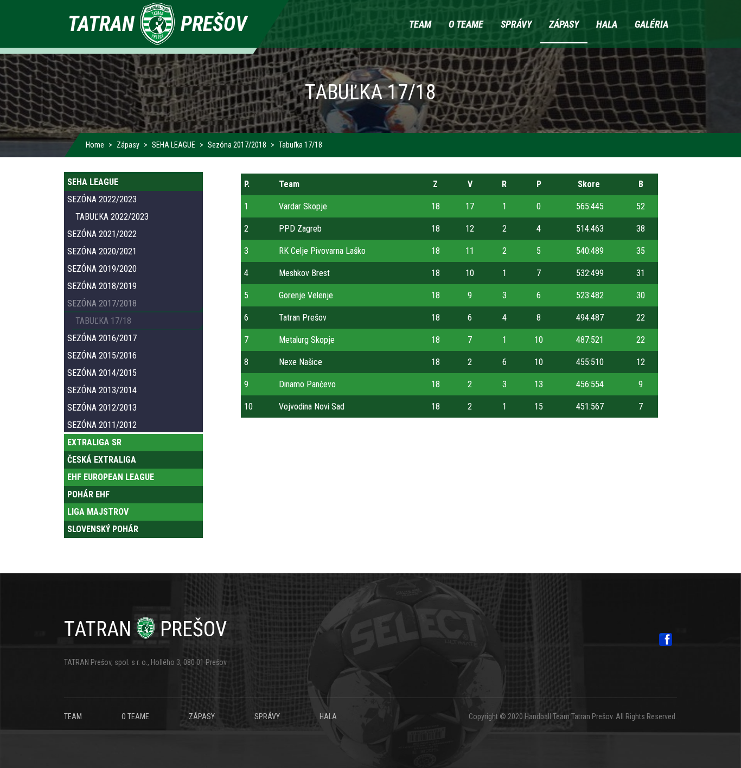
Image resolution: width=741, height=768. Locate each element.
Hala (606, 24)
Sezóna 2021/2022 (102, 234)
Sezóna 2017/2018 (237, 144)
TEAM (73, 716)
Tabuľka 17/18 (103, 321)
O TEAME (135, 716)
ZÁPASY (202, 716)
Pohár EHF (88, 494)
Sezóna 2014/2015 (102, 373)
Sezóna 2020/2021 (102, 251)
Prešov (145, 629)
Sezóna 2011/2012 (102, 425)
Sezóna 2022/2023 (102, 199)
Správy (516, 24)
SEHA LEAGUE (173, 144)
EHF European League (110, 477)
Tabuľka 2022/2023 (112, 217)
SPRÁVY (267, 716)
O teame (466, 24)
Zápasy (564, 24)
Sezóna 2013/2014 (102, 390)
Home (95, 144)
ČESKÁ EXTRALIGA (101, 460)
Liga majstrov (98, 512)
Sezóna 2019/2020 (102, 269)
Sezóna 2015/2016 (102, 355)
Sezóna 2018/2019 (102, 286)
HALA (328, 716)
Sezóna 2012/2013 (102, 407)
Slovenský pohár (102, 529)
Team (420, 24)
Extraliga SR (94, 442)
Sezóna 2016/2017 (102, 338)
